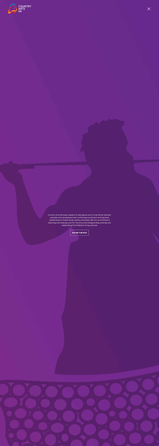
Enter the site (79, 233)
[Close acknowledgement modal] (149, 8)
